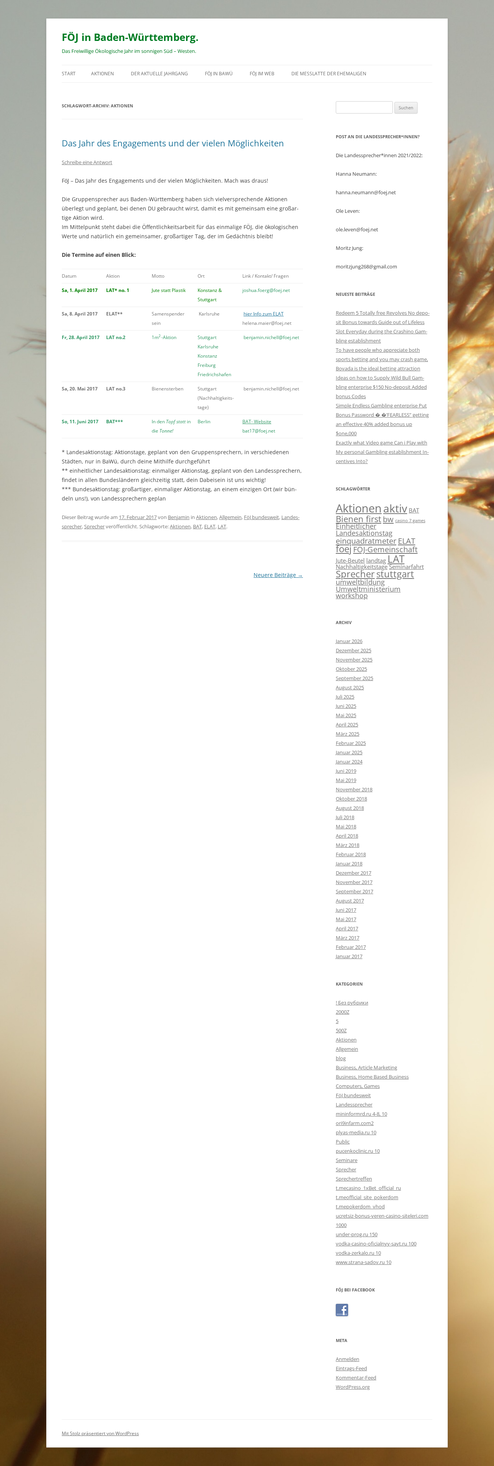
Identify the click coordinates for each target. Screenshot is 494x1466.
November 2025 (354, 659)
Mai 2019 (346, 780)
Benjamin (178, 517)
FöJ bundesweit (261, 517)
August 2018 (350, 807)
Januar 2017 (349, 956)
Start (69, 73)
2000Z (342, 1011)
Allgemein (230, 517)
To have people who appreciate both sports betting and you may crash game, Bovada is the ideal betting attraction (382, 359)
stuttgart (395, 574)
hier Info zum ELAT (264, 314)
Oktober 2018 (351, 798)
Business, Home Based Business (372, 1076)
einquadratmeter (366, 540)
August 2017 (350, 900)
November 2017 (354, 882)
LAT (222, 526)
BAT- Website (256, 421)
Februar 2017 (351, 946)
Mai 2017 (346, 919)
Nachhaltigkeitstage (361, 566)
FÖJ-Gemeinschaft (385, 549)
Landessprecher (354, 1104)
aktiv (395, 508)
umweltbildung (360, 582)
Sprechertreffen (354, 1178)
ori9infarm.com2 (355, 1123)
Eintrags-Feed (351, 1368)
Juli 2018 (345, 817)
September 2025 (354, 678)
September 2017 (354, 891)
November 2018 (354, 789)
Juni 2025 (346, 705)
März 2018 (347, 845)
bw (388, 519)
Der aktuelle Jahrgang (159, 73)
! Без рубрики (352, 1002)
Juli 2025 (345, 696)
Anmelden (347, 1359)
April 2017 (347, 928)
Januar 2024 (349, 761)
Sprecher (94, 526)
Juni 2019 (346, 770)
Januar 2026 (349, 641)
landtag (376, 560)
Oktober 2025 (351, 668)
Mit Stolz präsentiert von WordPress (100, 1433)
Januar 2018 (349, 863)
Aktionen (102, 73)
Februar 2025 (351, 743)
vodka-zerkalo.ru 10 (358, 1252)
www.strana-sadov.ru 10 (363, 1262)
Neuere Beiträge (278, 575)
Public (343, 1141)
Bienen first (358, 518)
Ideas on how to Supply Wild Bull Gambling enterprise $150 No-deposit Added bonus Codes (381, 387)
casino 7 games (410, 520)
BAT (197, 526)
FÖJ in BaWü (219, 73)
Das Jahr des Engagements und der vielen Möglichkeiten (173, 143)
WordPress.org (353, 1386)
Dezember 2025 (353, 650)
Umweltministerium (368, 589)
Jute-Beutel (350, 560)
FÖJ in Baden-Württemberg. (130, 37)
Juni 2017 (346, 909)
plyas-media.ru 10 (356, 1132)
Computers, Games (358, 1086)
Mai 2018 (346, 826)
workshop (352, 595)
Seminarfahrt (406, 566)
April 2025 (347, 724)
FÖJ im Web (262, 73)
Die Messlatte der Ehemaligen (328, 73)
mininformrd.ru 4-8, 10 (361, 1113)
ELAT (209, 526)
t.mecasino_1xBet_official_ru (368, 1187)
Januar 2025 (349, 752)
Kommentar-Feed (356, 1377)
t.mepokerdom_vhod (360, 1206)
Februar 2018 (351, 854)
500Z (341, 1030)
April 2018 (347, 835)
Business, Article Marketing (366, 1067)
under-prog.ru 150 (356, 1234)
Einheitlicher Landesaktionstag (364, 529)
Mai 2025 (346, 715)
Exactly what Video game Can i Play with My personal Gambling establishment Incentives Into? (382, 452)
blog (341, 1058)
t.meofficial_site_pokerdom (367, 1197)
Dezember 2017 (353, 872)
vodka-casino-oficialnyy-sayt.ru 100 (376, 1243)
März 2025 (347, 733)
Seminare (346, 1160)
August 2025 (350, 687)
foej (344, 549)
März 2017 (347, 937)
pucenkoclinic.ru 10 (358, 1150)
